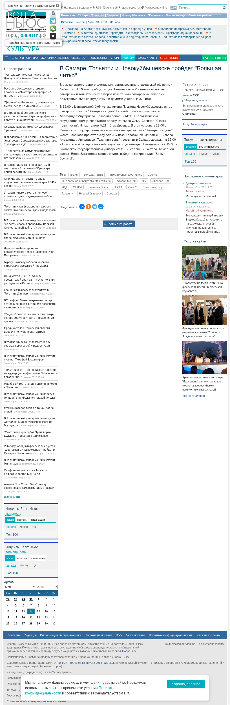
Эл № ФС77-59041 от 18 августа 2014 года (81, 662)
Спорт (115, 57)
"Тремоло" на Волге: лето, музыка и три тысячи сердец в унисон (109, 29)
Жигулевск (155, 15)
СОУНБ (152, 174)
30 (31, 599)
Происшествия (98, 57)
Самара (83, 15)
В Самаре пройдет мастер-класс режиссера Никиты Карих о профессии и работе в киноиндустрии (30, 116)
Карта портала (135, 635)
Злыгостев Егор (153, 187)
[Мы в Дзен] (53, 36)
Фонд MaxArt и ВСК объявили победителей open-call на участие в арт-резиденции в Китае (30, 280)
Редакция (30, 635)
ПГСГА (118, 187)
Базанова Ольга (98, 187)
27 (7, 599)
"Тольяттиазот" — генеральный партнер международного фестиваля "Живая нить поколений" (30, 373)
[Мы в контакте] (53, 13)
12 (15, 611)
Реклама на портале (98, 635)
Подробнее (129, 651)
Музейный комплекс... (199, 210)
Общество (78, 57)
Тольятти (97, 15)
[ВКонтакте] (82, 206)
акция (74, 174)
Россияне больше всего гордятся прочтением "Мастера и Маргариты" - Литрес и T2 (28, 92)
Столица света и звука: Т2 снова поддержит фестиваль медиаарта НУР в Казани (30, 182)
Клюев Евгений (126, 180)
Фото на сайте (195, 241)
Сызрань (113, 15)
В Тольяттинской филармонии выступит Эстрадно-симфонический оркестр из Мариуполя (29, 422)
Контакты (14, 635)
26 (15, 623)
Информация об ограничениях (60, 635)
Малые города (175, 15)
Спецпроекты (169, 57)
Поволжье (68, 15)
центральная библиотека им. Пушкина (86, 180)
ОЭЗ (104, 22)
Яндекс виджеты (129, 7)
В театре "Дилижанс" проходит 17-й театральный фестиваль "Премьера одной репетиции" (143, 33)
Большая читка (93, 174)
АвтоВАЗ (93, 22)
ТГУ (144, 180)
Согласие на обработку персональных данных (36, 701)
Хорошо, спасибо (185, 684)
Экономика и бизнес (55, 57)
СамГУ (132, 187)
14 (31, 611)
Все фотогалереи (193, 395)
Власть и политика (25, 57)
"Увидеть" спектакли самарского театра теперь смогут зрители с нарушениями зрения (29, 318)
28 (15, 599)
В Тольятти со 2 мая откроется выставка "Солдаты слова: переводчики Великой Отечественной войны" (30, 224)
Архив (110, 7)
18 (7, 617)
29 (23, 599)
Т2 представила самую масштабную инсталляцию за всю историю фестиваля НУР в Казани (30, 154)
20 (23, 617)
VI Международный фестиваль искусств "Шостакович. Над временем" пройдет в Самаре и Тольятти (29, 450)
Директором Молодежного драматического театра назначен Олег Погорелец (29, 252)
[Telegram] (94, 206)
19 (15, 617)
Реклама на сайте (156, 7)
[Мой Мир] (101, 206)
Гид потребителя (214, 57)
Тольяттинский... (196, 191)
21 (31, 617)
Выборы (80, 22)
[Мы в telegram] (53, 20)
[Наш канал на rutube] (53, 28)
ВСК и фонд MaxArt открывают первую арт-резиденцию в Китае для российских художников (30, 304)
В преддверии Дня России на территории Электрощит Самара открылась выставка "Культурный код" (30, 140)
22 (38, 617)
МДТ (64, 187)
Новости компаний (207, 635)
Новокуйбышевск (133, 15)
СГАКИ (77, 187)
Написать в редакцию (78, 7)
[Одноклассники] (88, 206)
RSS (99, 7)
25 (7, 623)
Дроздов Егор (161, 180)
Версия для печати (198, 100)
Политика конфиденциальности (170, 635)
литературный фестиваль (125, 174)
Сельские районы (200, 15)
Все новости (12, 496)
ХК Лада (114, 22)
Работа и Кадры (147, 57)
